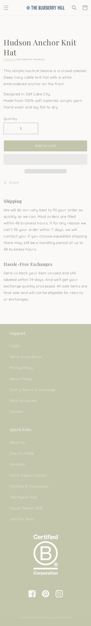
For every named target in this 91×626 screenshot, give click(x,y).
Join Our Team (22, 519)
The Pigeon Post (23, 497)
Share (14, 182)
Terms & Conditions (26, 357)
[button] (45, 159)
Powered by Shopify (61, 617)
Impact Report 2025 (26, 508)
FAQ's (15, 346)
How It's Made (22, 453)
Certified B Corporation (29, 486)
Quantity (10, 119)
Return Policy (21, 379)
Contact (16, 411)
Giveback (17, 464)
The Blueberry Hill (39, 617)
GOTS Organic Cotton (28, 475)
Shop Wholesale (23, 400)
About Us (17, 442)
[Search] (74, 7)
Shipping (9, 59)
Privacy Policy (21, 368)
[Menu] (6, 7)
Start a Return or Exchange (33, 390)
